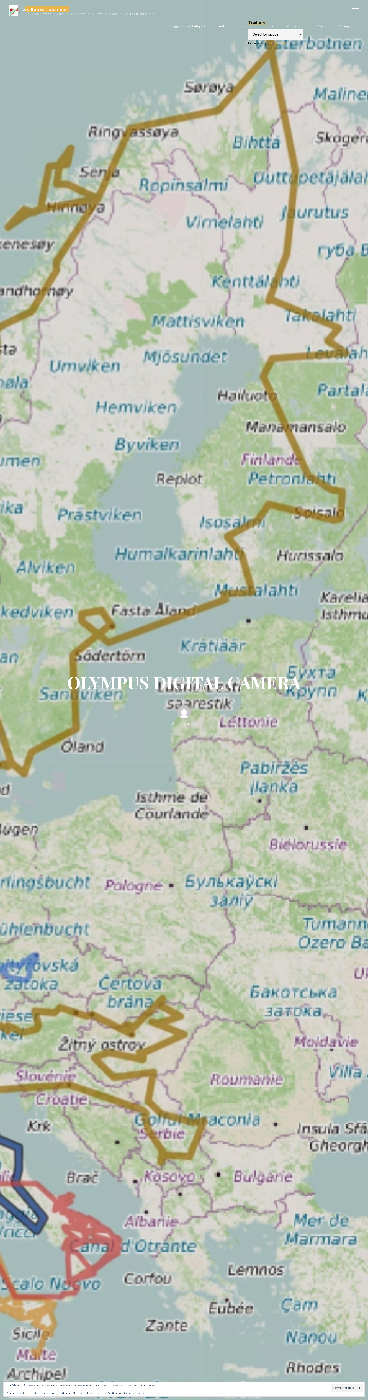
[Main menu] (355, 10)
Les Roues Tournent (44, 9)
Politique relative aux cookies (126, 1393)
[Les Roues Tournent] (13, 10)
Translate (282, 43)
